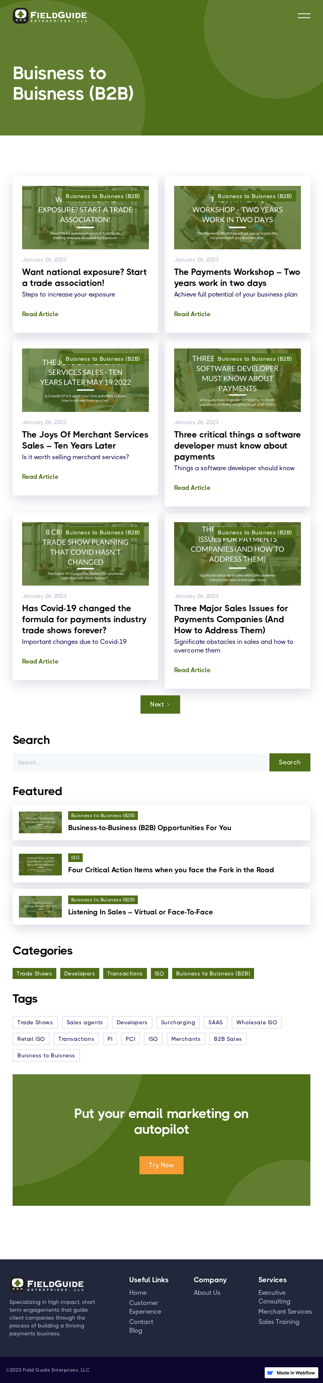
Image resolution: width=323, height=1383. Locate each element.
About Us (207, 1292)
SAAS (215, 1022)
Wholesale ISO (256, 1022)
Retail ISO (31, 1039)
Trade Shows (34, 973)
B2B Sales (228, 1039)
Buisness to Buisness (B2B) (213, 973)
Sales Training (278, 1322)
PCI (130, 1039)
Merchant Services (285, 1311)
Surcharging (178, 1022)
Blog (135, 1330)
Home (138, 1292)
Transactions (125, 973)
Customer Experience (145, 1307)
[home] (50, 16)
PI (110, 1039)
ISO (159, 973)
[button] (304, 15)
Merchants (185, 1039)
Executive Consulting (274, 1297)
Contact (141, 1322)
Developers (79, 973)
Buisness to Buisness (46, 1055)
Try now (161, 1165)
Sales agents (85, 1022)
